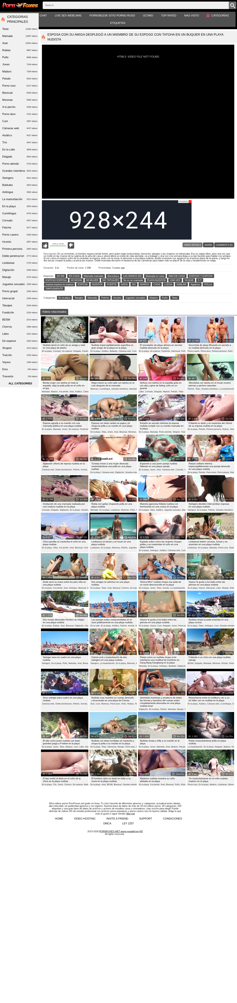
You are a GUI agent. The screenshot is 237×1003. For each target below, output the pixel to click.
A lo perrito (19, 107)
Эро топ (130, 813)
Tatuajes (78, 297)
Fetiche (105, 297)
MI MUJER (92, 280)
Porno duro (183, 626)
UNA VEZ (175, 280)
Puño (165, 297)
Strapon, (176, 432)
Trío (19, 142)
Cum (134, 351)
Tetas (175, 297)
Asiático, (105, 351)
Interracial (19, 298)
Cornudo (19, 220)
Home (59, 818)
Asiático (19, 135)
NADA (124, 284)
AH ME (60, 276)
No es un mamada (133, 280)
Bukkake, (114, 351)
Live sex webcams (68, 15)
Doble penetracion (19, 255)
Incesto (117, 297)
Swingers (19, 177)
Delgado (19, 156)
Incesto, (84, 470)
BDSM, (191, 663)
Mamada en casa (155, 276)
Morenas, (94, 389)
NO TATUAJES (111, 280)
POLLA (208, 284)
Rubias (19, 50)
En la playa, (47, 351)
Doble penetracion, (63, 470)
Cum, (183, 550)
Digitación (19, 270)
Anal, (72, 391)
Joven (19, 64)
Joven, (65, 429)
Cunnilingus (19, 213)
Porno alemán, (165, 432)
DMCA (107, 823)
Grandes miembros (131, 784)
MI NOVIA (76, 280)
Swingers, (192, 510)
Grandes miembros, (120, 389)
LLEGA (168, 284)
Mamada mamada (93, 276)
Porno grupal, (223, 472)
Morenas (19, 99)
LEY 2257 (128, 823)
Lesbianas (19, 262)
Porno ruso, (223, 548)
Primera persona (19, 248)
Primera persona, (219, 351)
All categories (20, 383)
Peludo (19, 78)
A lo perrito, (64, 391)
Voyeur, (202, 588)
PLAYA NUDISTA (156, 280)
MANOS (144, 284)
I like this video (45, 245)
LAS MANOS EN (132, 276)
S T (200, 280)
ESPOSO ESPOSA (56, 280)
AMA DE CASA (176, 276)
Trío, (55, 784)
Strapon (19, 348)
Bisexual (19, 92)
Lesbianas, (115, 510)
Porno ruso (19, 85)
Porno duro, (206, 351)
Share (208, 245)
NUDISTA (97, 284)
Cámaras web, (125, 351)
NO (134, 284)
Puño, (184, 351)
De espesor (19, 340)
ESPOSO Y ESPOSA (200, 276)
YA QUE (189, 280)
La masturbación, (227, 389)
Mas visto (191, 15)
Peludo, (174, 391)
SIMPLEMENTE (54, 288)
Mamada (92, 297)
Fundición (19, 312)
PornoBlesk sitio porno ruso (112, 15)
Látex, (141, 391)
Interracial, (176, 351)
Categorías (220, 15)
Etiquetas (117, 23)
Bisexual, (123, 432)
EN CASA (74, 276)
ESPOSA (83, 284)
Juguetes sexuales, (172, 510)
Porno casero (19, 234)
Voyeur (19, 362)
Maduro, (54, 391)
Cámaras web (19, 128)
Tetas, (198, 389)
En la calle (19, 149)
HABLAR (181, 284)
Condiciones (172, 818)
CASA (156, 284)
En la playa (64, 297)
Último (148, 15)
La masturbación (19, 199)
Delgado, (77, 351)
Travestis (19, 376)
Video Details (192, 245)
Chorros (19, 326)
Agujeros (195, 284)
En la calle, (95, 626)
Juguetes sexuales (135, 297)
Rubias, (225, 429)
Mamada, (46, 391)
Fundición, (86, 351)
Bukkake (19, 185)
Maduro (154, 297)
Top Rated (168, 15)
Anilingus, (154, 550)
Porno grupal (19, 291)
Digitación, (119, 472)
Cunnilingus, (105, 389)
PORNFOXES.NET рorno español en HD (121, 831)
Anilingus (19, 192)
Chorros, (125, 588)
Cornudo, (57, 351)
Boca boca (113, 276)
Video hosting (84, 818)
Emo (19, 369)
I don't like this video (71, 245)
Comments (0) (224, 245)
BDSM (19, 319)
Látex (19, 333)
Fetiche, (191, 389)
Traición (184, 432)
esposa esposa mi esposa (59, 284)
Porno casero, (194, 351)
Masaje (19, 277)
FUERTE (112, 284)
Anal (19, 43)
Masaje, (225, 588)
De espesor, (67, 351)
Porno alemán (19, 163)
